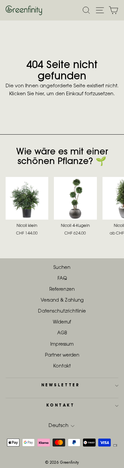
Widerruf (62, 322)
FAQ (62, 279)
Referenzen (62, 289)
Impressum (62, 344)
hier (39, 94)
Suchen (62, 268)
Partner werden (62, 355)
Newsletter (60, 385)
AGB (62, 333)
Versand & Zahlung (62, 300)
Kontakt (62, 366)
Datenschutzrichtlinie (62, 311)
